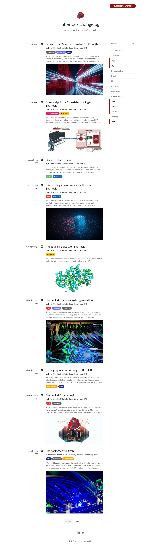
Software (115, 111)
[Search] (133, 43)
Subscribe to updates (123, 6)
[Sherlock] (80, 15)
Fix (112, 81)
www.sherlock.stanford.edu (80, 30)
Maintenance (116, 96)
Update (114, 122)
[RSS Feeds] (83, 532)
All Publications (117, 51)
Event (113, 76)
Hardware (115, 86)
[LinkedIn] (79, 532)
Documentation (117, 71)
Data (113, 66)
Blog (113, 61)
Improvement (116, 91)
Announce (115, 56)
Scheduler (115, 106)
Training (114, 117)
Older (77, 521)
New (113, 101)
